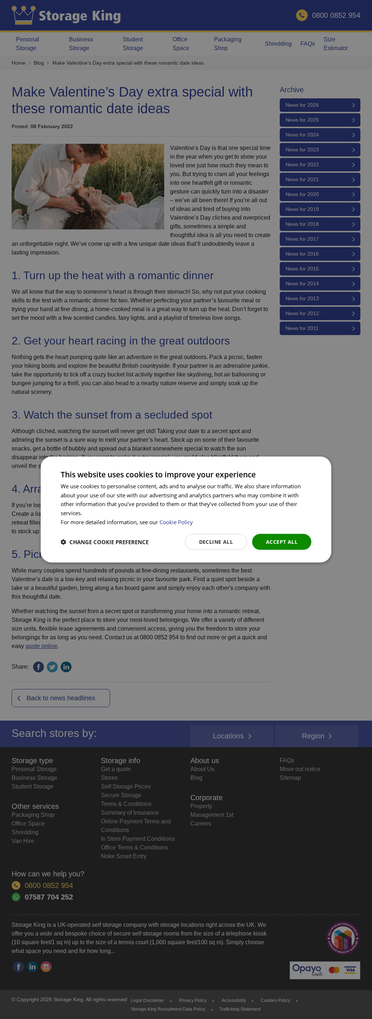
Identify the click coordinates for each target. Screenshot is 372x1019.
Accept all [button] (282, 541)
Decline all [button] (216, 541)
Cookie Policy (176, 521)
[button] (105, 542)
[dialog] (186, 509)
